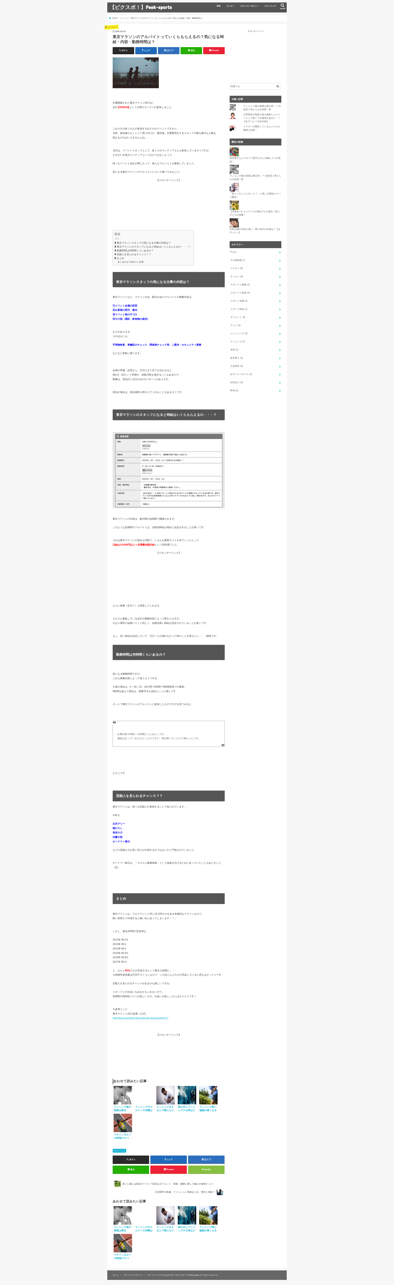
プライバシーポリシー (249, 6)
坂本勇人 (236, 358)
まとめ (120, 258)
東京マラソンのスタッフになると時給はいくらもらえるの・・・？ (154, 246)
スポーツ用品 (238, 309)
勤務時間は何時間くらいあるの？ (135, 250)
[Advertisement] (169, 203)
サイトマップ (270, 6)
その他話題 (237, 260)
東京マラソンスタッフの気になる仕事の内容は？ (144, 243)
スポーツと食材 (240, 293)
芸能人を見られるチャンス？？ (134, 254)
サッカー (230, 6)
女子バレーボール (241, 374)
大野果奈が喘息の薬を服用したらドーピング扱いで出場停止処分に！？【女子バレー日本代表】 (261, 118)
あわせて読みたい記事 (133, 262)
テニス (235, 325)
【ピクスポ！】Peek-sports (141, 7)
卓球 (234, 349)
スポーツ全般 (238, 301)
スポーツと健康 (240, 284)
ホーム (116, 1275)
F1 (233, 252)
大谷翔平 (236, 366)
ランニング (120, 1151)
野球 (219, 6)
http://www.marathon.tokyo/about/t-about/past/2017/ (140, 1018)
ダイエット (237, 317)
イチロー (236, 268)
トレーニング (238, 333)
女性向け (236, 382)
